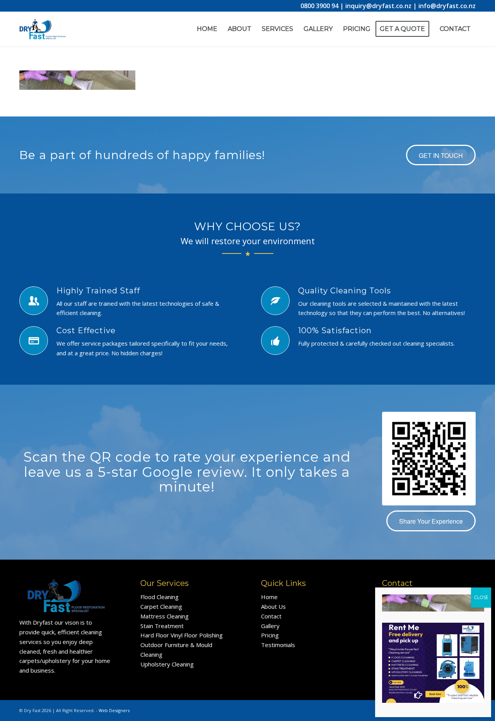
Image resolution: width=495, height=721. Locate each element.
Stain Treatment (162, 626)
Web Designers (114, 710)
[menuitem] (207, 29)
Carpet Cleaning (161, 606)
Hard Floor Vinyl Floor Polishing (181, 635)
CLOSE (481, 597)
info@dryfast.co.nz (447, 6)
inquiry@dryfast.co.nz (378, 6)
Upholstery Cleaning (167, 664)
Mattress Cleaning (164, 616)
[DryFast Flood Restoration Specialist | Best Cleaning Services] (42, 36)
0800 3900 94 (319, 6)
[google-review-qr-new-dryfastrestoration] (429, 458)
